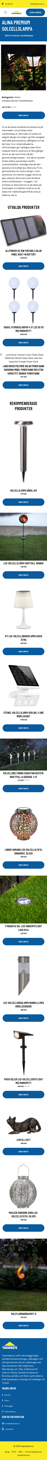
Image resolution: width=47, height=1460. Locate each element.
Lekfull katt (24, 1139)
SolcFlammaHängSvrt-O (23, 1313)
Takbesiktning (9, 1411)
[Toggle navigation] (5, 12)
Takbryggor (8, 1406)
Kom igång (35, 12)
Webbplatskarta (23, 1455)
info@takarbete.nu (37, 4)
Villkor (20, 1452)
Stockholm (9, 4)
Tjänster (7, 1395)
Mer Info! (23, 115)
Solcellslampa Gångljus (23, 490)
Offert (6, 1400)
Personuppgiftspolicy (33, 1452)
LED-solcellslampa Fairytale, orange (24, 563)
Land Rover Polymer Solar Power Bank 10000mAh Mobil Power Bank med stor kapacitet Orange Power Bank (23, 369)
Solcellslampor (26, 100)
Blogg (7, 1452)
